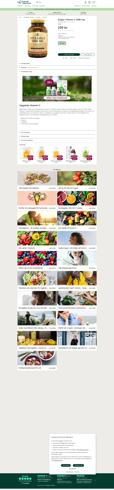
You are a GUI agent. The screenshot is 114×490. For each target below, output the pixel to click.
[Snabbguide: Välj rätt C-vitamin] (77, 201)
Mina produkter (86, 6)
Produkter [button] (19, 6)
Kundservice (77, 6)
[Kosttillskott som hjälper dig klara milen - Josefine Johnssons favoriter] (77, 341)
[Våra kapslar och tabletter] (37, 181)
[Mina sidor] (86, 2)
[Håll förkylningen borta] (77, 261)
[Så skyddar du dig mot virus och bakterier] (37, 301)
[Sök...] (37, 2)
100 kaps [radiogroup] (62, 43)
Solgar (59, 24)
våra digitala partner (83, 449)
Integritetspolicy (57, 460)
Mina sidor (94, 6)
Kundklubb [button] (83, 13)
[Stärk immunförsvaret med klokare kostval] (77, 301)
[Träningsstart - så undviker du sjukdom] (37, 221)
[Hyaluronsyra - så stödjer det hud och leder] (77, 241)
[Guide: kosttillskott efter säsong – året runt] (37, 321)
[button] (92, 2)
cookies (60, 441)
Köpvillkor (76, 472)
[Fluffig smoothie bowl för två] (37, 361)
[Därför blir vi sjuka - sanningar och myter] (77, 321)
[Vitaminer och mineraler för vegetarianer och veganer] (37, 281)
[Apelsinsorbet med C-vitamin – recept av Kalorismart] (77, 281)
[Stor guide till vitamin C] (77, 221)
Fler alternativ (72, 468)
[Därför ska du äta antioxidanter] (37, 261)
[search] (59, 2)
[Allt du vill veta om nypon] (77, 181)
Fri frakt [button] (30, 13)
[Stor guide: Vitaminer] (37, 241)
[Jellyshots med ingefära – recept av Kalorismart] (37, 341)
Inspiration (42, 6)
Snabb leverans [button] (57, 13)
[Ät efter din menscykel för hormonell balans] (37, 201)
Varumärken (35, 6)
